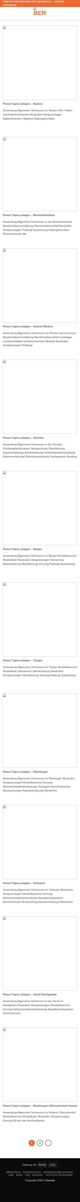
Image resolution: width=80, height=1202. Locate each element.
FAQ (27, 1175)
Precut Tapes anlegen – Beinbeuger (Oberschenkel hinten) (40, 1105)
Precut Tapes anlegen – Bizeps (22, 549)
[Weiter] (48, 1143)
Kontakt (37, 1175)
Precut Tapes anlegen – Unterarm (24, 883)
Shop (19, 1175)
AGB (10, 1175)
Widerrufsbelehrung (58, 1172)
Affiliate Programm (59, 1175)
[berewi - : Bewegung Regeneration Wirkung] (40, 13)
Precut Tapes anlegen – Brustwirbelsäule (29, 215)
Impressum (13, 1172)
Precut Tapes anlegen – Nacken (23, 103)
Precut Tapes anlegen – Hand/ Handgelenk (30, 994)
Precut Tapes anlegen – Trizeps (22, 660)
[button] (5, 13)
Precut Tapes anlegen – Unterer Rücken (28, 326)
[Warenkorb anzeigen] (75, 13)
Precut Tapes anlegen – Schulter (23, 437)
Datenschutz (32, 1172)
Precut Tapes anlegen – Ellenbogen (25, 771)
